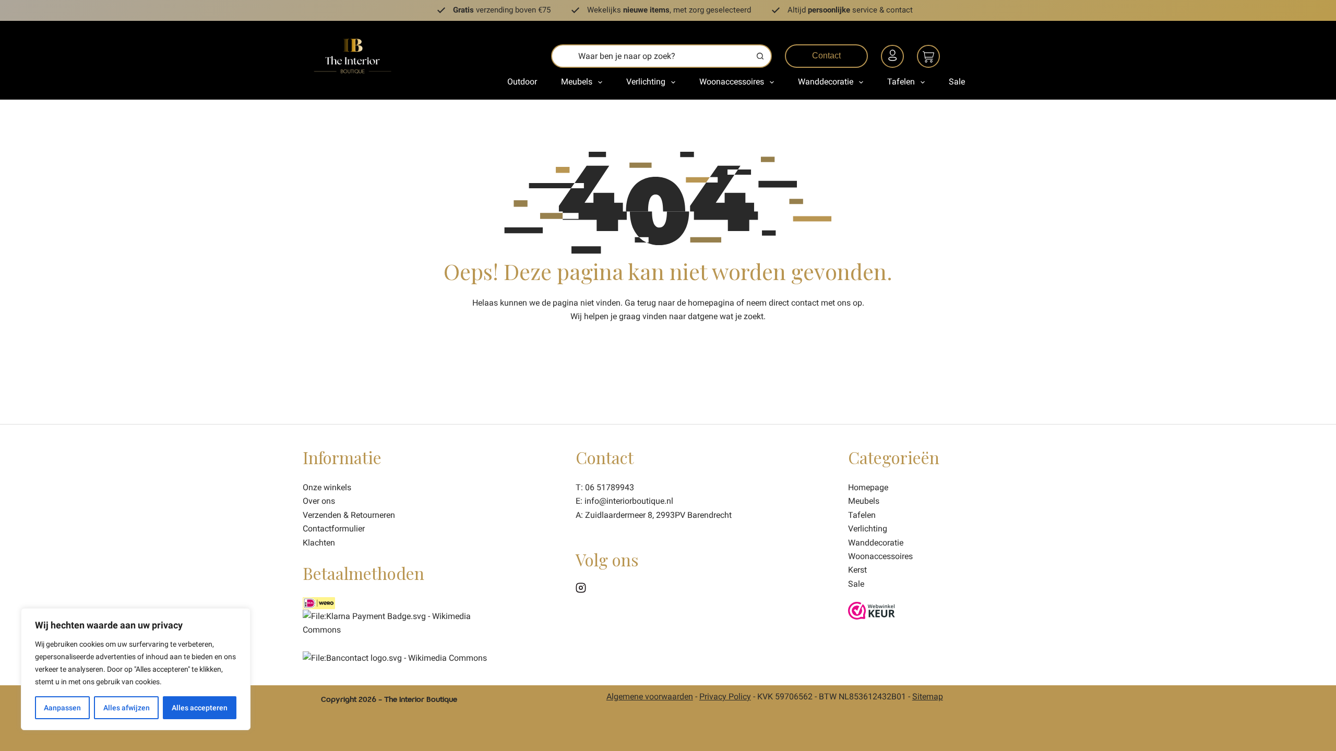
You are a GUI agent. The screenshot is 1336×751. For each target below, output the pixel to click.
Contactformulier (334, 529)
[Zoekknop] (760, 56)
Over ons (319, 501)
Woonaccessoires (731, 82)
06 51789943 (609, 487)
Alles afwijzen (126, 708)
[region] (135, 669)
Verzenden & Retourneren (349, 515)
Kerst (857, 570)
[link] (395, 657)
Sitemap (927, 696)
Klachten (319, 543)
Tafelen (901, 82)
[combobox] (650, 56)
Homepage (868, 487)
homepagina (711, 303)
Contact (826, 55)
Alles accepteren (200, 708)
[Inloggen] (894, 58)
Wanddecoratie (825, 82)
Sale (957, 82)
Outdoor (522, 82)
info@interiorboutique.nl (628, 501)
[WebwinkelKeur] (871, 610)
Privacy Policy (725, 696)
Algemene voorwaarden (649, 696)
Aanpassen (62, 708)
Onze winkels (327, 487)
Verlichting (645, 82)
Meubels (576, 82)
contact (805, 303)
